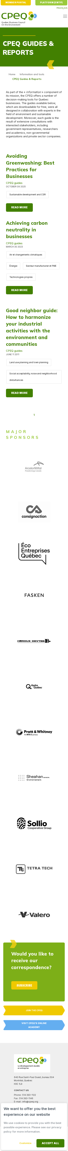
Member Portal (15, 2)
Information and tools (32, 74)
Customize (25, 1143)
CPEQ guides (14, 183)
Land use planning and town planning (28, 362)
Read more (19, 207)
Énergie (13, 266)
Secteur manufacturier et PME (41, 266)
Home (12, 74)
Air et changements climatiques (25, 254)
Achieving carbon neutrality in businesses (27, 230)
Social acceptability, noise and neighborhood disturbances (33, 376)
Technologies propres (21, 277)
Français (62, 8)
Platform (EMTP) (51, 2)
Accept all (50, 1143)
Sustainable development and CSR (27, 194)
